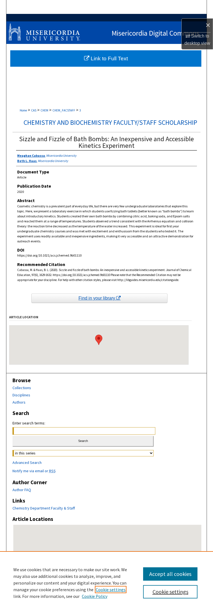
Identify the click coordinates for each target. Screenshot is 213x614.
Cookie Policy (94, 596)
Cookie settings (111, 589)
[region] (106, 582)
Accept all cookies (170, 573)
